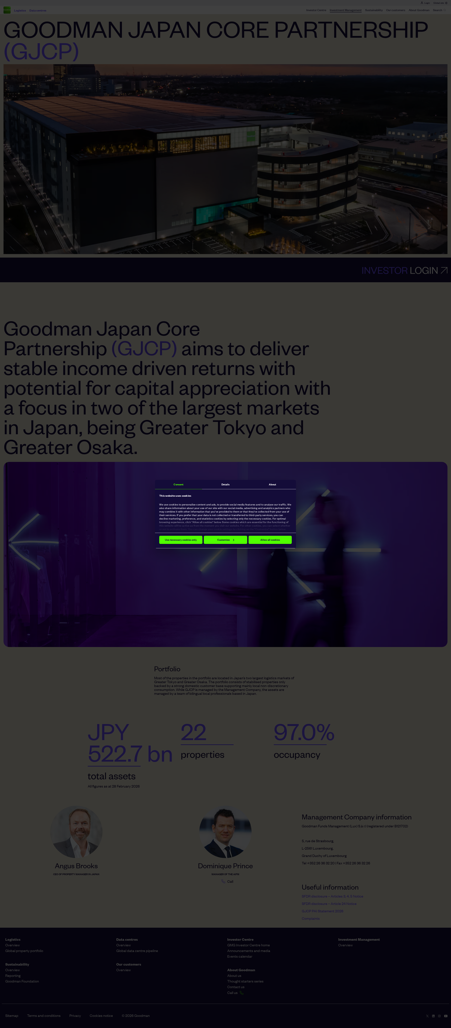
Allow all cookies (270, 539)
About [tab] (272, 484)
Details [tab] (225, 484)
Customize (223, 539)
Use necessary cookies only (181, 539)
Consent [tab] (178, 484)
